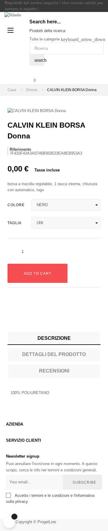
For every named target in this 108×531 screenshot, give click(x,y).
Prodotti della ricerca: (47, 30)
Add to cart (37, 273)
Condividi (12, 316)
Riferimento (20, 149)
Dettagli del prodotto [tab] (54, 354)
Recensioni (54, 370)
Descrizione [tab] (54, 338)
